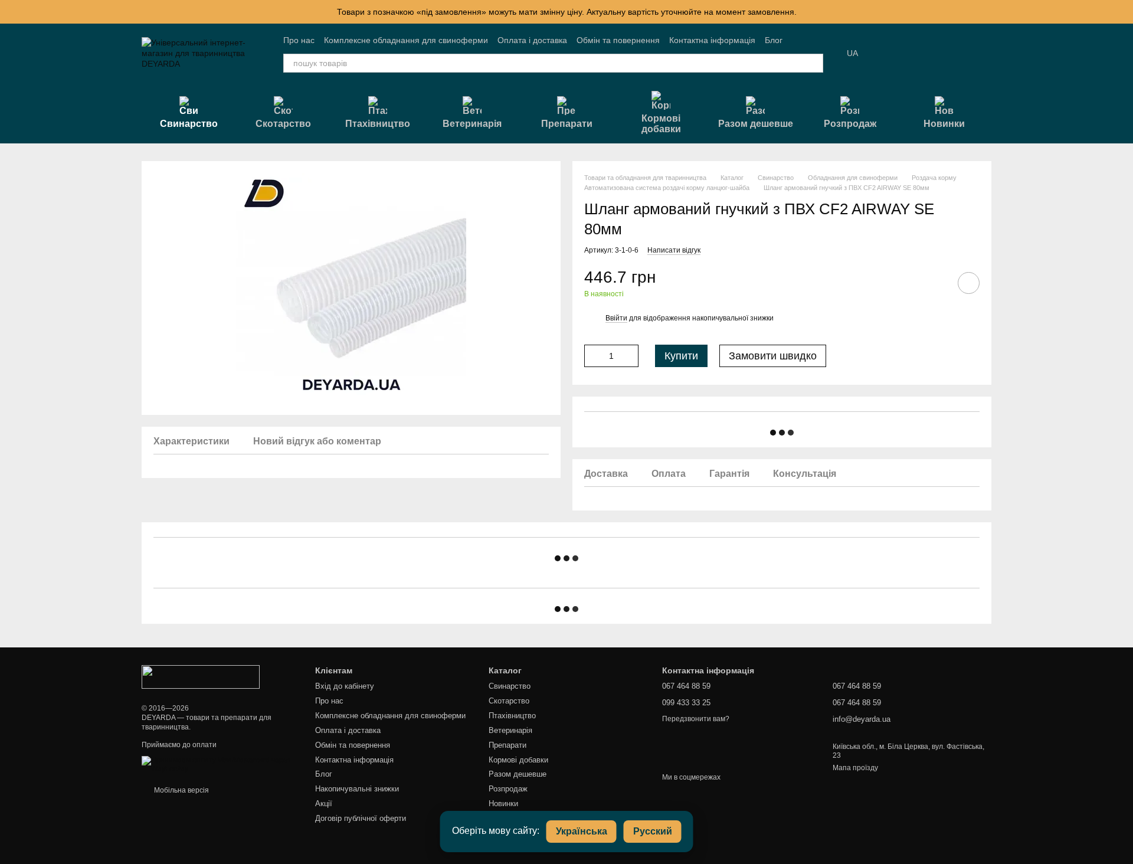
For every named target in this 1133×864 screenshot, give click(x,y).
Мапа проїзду (855, 768)
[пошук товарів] (813, 63)
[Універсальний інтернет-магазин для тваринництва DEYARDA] (201, 676)
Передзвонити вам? (695, 719)
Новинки (944, 124)
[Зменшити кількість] (593, 355)
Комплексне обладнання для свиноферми (406, 40)
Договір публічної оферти (360, 818)
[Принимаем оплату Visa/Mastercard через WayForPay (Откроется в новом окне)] (219, 764)
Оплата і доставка (532, 40)
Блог (773, 40)
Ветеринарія (472, 124)
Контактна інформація (712, 40)
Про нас (299, 40)
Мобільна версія (180, 790)
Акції (323, 803)
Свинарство (189, 124)
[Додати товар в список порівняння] (935, 282)
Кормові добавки (661, 123)
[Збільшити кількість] (629, 355)
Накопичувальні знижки (357, 788)
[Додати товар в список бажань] (969, 283)
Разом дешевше (755, 124)
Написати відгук (673, 250)
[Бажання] (889, 53)
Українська (581, 831)
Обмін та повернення (618, 40)
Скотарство (283, 124)
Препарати (566, 124)
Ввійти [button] (616, 318)
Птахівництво (377, 124)
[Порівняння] (920, 53)
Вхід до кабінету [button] (344, 686)
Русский (652, 831)
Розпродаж (850, 124)
